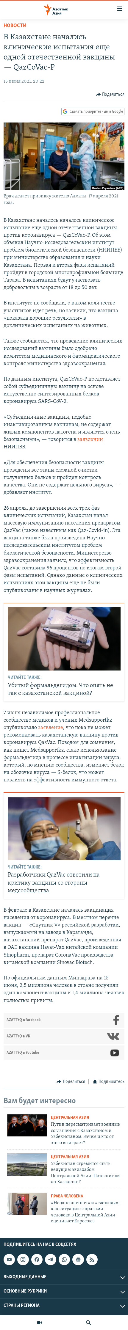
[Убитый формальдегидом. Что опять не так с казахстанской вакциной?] (64, 639)
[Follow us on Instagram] (23, 1259)
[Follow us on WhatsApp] (64, 1259)
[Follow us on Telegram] (50, 1259)
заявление (50, 728)
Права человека (67, 1196)
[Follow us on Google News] (78, 1259)
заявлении (90, 439)
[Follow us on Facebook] (37, 1259)
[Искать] (88, 1322)
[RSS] (92, 1259)
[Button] (110, 94)
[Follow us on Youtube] (9, 1259)
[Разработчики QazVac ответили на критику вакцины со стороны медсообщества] (64, 828)
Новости (15, 26)
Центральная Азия (70, 1118)
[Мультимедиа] (40, 1322)
